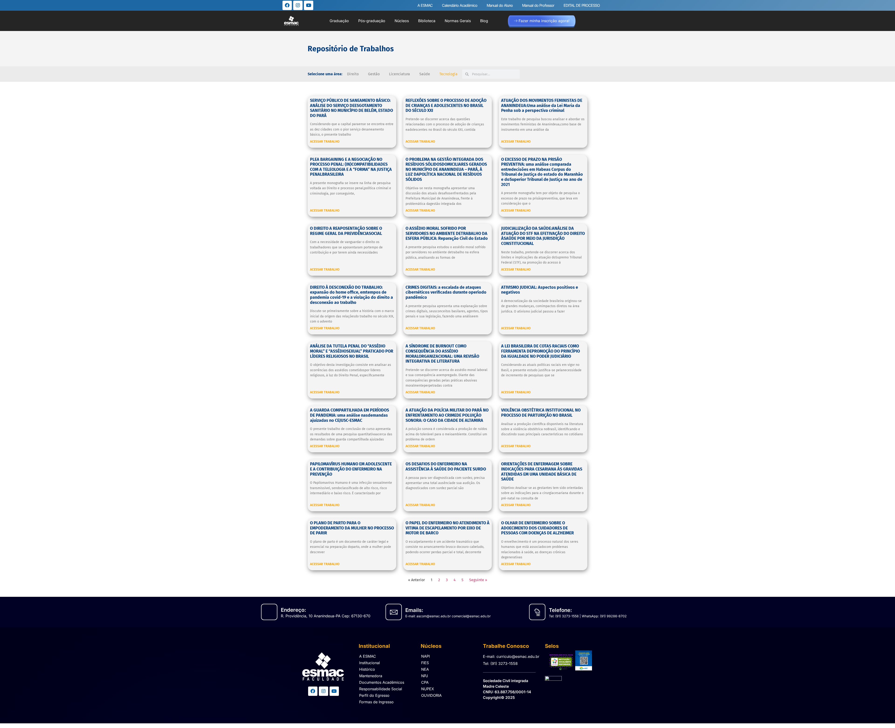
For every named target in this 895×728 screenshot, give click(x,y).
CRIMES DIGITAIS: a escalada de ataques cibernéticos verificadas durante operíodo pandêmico (446, 292)
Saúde (424, 74)
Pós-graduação (371, 20)
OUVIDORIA (431, 695)
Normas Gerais (458, 20)
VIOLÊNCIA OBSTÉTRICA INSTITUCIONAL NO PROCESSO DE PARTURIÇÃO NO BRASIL (541, 413)
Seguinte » (478, 580)
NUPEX (427, 689)
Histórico (367, 669)
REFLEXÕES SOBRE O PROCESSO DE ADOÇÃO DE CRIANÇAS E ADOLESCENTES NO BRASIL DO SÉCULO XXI (446, 105)
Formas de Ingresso (376, 702)
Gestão (374, 74)
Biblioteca (426, 20)
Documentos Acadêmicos (381, 682)
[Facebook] (287, 5)
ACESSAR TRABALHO (325, 142)
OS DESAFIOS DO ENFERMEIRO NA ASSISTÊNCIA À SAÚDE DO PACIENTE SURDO (446, 466)
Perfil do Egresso (374, 695)
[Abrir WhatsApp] (883, 716)
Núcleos (402, 20)
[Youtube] (308, 5)
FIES (425, 662)
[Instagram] (298, 5)
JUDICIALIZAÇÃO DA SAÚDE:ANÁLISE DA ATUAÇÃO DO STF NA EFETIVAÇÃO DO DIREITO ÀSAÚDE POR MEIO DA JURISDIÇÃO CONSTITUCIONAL (543, 236)
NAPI (425, 656)
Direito (353, 74)
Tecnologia (448, 74)
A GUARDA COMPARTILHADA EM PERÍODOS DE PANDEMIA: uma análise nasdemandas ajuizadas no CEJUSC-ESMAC (349, 415)
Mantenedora (370, 675)
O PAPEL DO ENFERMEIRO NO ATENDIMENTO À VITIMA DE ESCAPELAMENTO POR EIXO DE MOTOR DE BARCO (447, 528)
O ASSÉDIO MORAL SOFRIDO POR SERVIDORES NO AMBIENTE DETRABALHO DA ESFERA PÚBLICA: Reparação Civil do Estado (447, 233)
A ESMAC (425, 5)
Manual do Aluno (500, 5)
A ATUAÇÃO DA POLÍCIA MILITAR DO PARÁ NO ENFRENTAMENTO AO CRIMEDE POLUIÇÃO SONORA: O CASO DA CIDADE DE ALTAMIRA (447, 415)
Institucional (369, 662)
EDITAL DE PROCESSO (582, 5)
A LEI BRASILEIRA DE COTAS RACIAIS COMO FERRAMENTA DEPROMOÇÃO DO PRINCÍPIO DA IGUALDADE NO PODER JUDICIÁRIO (540, 351)
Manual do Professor (538, 5)
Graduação (339, 20)
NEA (425, 669)
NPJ (424, 675)
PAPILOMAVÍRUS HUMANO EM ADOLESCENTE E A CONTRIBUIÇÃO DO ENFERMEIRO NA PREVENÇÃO (351, 469)
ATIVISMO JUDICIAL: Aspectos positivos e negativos (539, 290)
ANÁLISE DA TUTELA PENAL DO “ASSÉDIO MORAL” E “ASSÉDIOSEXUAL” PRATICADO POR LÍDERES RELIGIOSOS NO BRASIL (351, 351)
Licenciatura (399, 74)
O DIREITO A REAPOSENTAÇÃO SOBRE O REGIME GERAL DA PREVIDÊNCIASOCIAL (346, 231)
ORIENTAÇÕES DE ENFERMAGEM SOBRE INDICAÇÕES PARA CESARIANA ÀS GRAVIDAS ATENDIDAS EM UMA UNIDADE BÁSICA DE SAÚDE (541, 471)
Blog (484, 20)
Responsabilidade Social (380, 689)
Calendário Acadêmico (459, 5)
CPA (425, 682)
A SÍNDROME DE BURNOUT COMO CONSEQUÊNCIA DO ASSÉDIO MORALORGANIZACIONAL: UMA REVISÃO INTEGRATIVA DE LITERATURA (442, 353)
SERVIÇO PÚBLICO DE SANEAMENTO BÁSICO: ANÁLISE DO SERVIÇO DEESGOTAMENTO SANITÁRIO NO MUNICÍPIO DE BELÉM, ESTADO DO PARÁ (351, 108)
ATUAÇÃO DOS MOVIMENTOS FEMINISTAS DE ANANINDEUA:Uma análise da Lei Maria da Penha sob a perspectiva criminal (541, 105)
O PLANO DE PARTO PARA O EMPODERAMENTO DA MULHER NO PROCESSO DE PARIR (352, 528)
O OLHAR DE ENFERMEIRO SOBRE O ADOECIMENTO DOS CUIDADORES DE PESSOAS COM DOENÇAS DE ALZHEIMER (537, 528)
